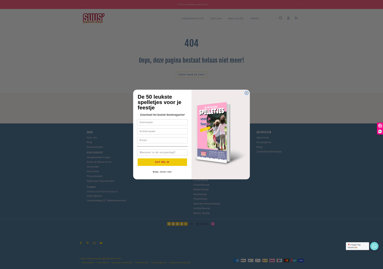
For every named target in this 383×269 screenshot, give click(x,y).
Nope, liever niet (162, 172)
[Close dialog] (246, 93)
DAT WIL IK (162, 162)
